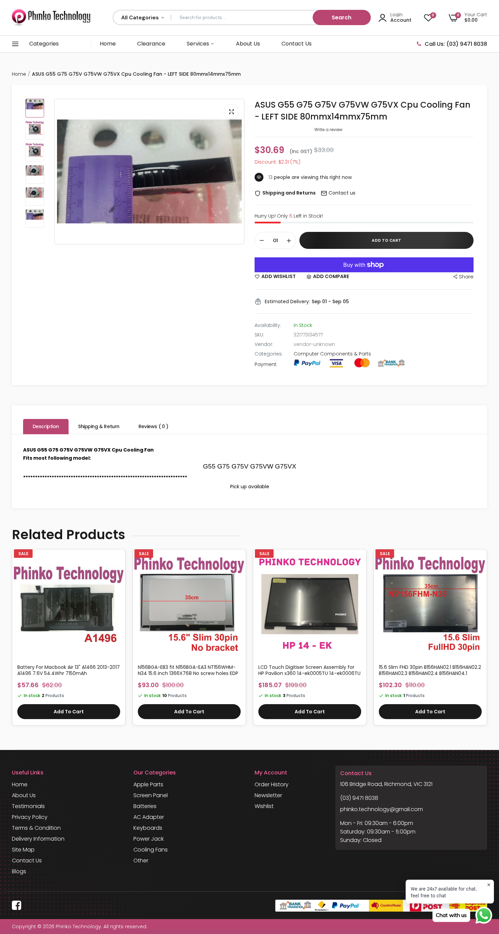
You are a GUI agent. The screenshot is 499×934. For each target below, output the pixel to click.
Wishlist (264, 806)
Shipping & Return (98, 426)
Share (466, 276)
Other (140, 860)
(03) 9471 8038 (359, 798)
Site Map (23, 850)
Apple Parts (148, 784)
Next (487, 640)
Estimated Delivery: (287, 301)
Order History (272, 784)
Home (108, 44)
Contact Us (296, 44)
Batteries (144, 806)
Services (198, 44)
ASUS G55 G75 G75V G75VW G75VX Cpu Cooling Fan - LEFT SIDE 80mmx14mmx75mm (362, 110)
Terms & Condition (36, 828)
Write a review (328, 129)
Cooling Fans (150, 850)
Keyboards (147, 828)
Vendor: (264, 344)
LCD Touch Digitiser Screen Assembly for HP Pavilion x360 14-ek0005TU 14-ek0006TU (309, 670)
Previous (11, 640)
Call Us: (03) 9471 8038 (456, 44)
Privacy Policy (30, 817)
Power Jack (148, 839)
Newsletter (268, 795)
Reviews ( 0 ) (153, 426)
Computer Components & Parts (332, 353)
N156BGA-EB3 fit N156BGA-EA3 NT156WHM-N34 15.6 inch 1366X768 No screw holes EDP (188, 670)
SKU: (259, 335)
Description (46, 426)
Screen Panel (150, 795)
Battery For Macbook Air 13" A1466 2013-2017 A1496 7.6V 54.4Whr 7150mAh (68, 670)
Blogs (19, 871)
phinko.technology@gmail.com (381, 809)
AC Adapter (148, 817)
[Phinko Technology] (51, 17)
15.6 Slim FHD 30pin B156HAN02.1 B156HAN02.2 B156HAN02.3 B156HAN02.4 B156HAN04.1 (430, 670)
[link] (117, 563)
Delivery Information (38, 839)
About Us (248, 44)
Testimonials (28, 806)
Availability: (268, 325)
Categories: (269, 354)
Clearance (151, 44)
